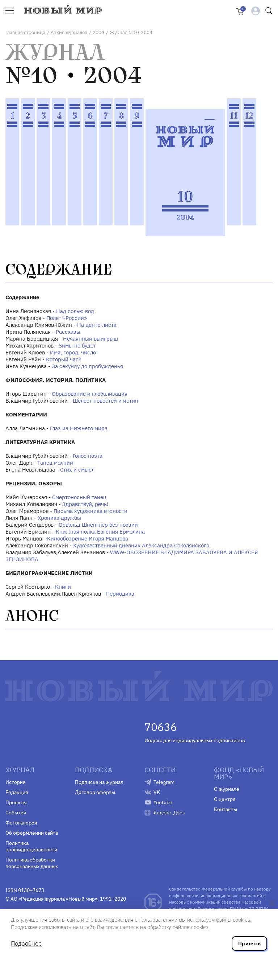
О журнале (226, 789)
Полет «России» (66, 317)
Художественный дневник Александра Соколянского (141, 545)
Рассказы (68, 331)
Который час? (63, 359)
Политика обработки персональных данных (31, 862)
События (15, 812)
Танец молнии (55, 462)
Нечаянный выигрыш (90, 338)
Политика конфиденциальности (31, 846)
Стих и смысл (77, 469)
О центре (225, 799)
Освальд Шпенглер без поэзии (98, 524)
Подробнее (26, 943)
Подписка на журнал (99, 782)
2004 (98, 32)
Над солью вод (75, 311)
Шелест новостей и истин (105, 400)
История (15, 782)
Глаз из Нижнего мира (79, 428)
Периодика (120, 593)
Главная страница (25, 32)
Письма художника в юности (90, 510)
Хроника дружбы (59, 517)
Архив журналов (69, 32)
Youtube (162, 802)
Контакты (225, 809)
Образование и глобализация (89, 393)
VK (156, 792)
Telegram (163, 782)
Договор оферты (95, 792)
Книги (63, 586)
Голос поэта (87, 455)
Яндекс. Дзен (169, 812)
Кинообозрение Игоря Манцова (87, 538)
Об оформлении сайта (31, 833)
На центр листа (97, 324)
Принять (249, 943)
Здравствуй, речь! (85, 504)
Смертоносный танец (79, 497)
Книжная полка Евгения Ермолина (100, 531)
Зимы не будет (77, 345)
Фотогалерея (21, 822)
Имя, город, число (73, 352)
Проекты (16, 802)
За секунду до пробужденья (87, 366)
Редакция (16, 792)
